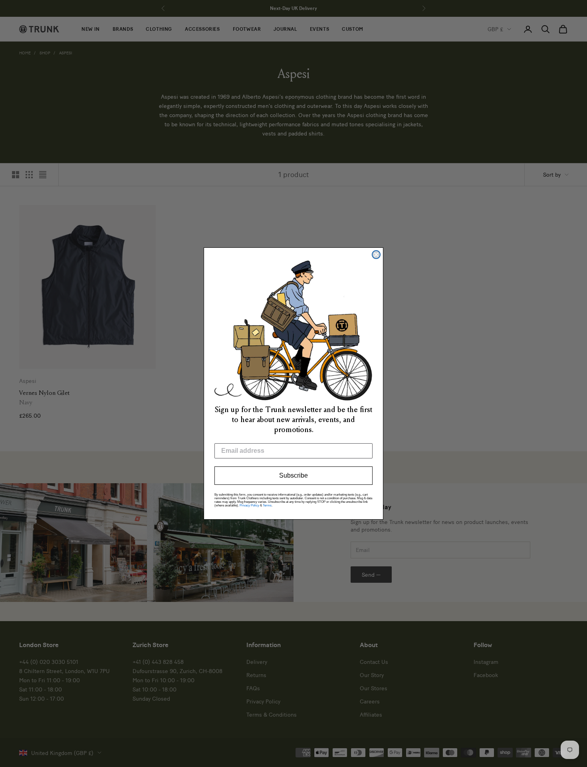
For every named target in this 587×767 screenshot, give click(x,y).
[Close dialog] (376, 255)
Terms (267, 505)
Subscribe (293, 475)
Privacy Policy (249, 505)
